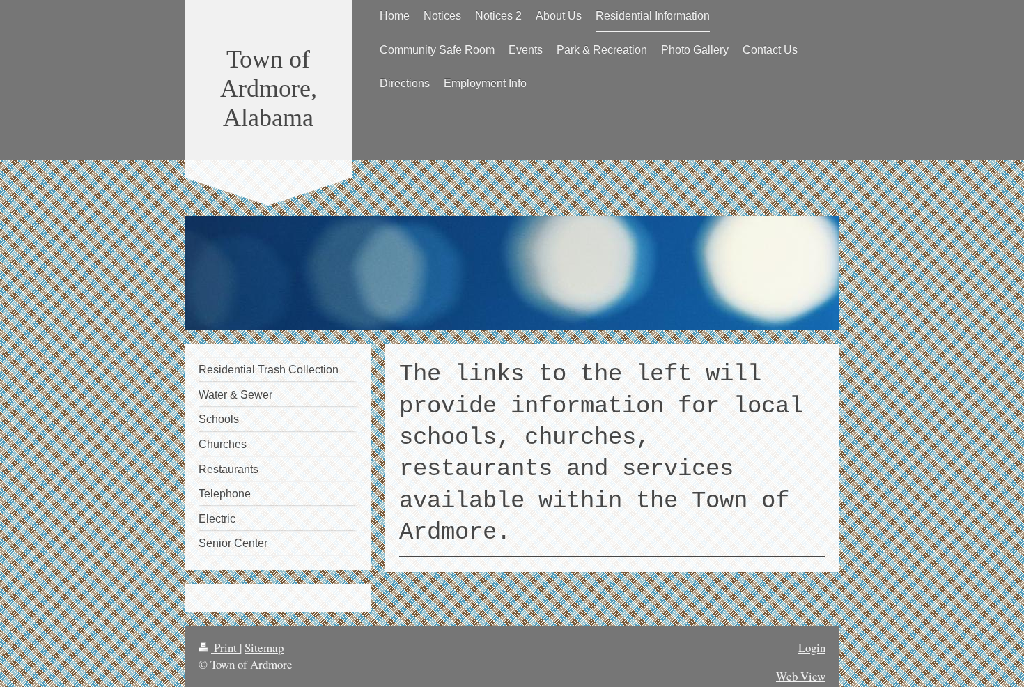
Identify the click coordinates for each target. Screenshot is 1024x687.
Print (225, 648)
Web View (800, 676)
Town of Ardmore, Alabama (268, 88)
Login (811, 648)
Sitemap (264, 648)
